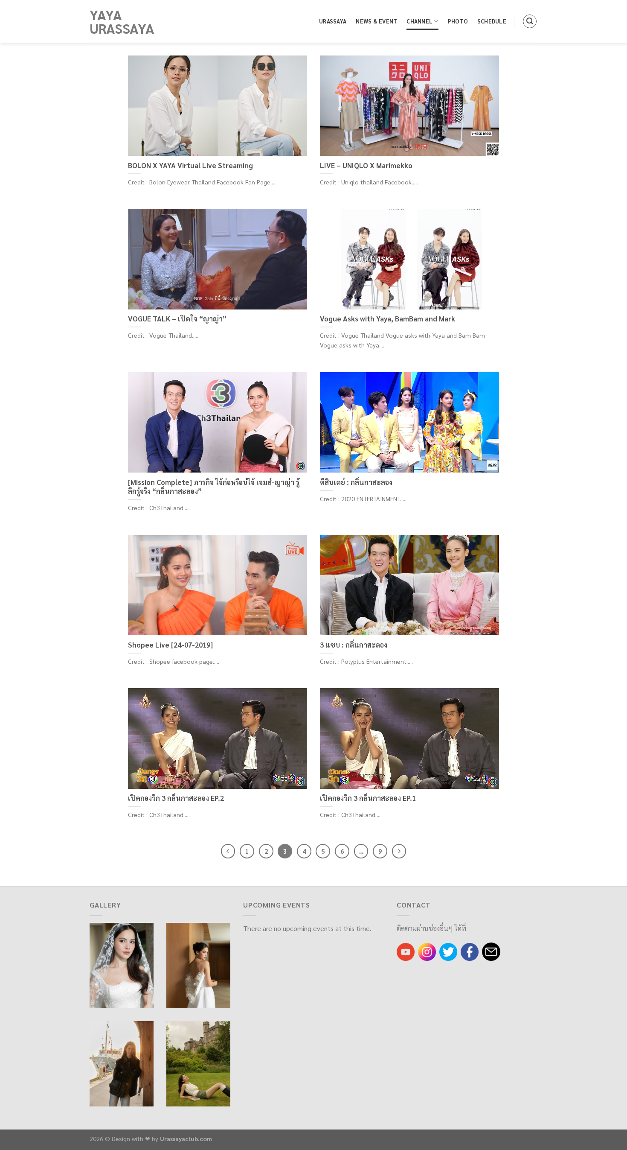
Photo (458, 21)
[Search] (530, 21)
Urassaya (332, 21)
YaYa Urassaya (122, 21)
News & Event (376, 21)
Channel (419, 21)
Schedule (491, 21)
